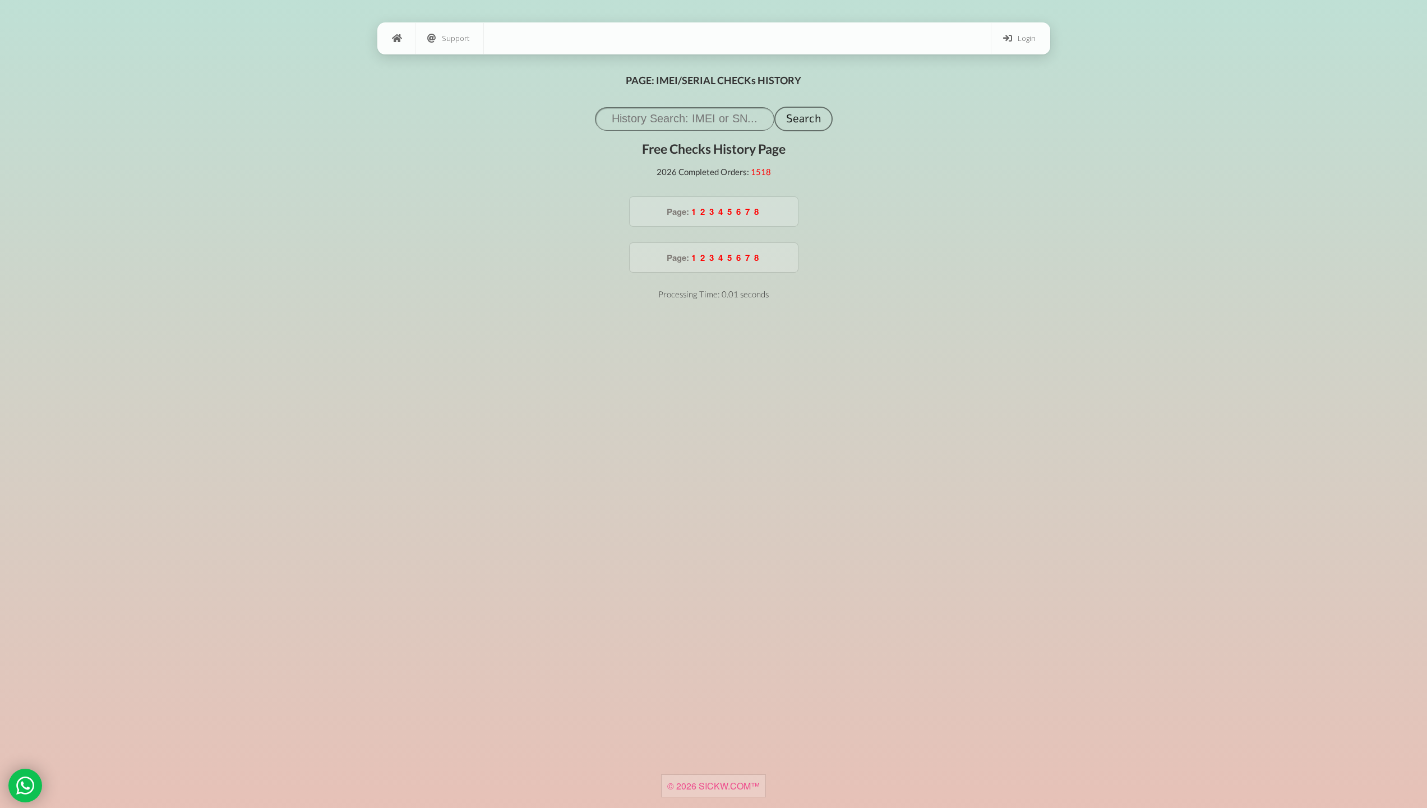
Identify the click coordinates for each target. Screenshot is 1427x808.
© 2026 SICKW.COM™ (713, 785)
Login (1027, 38)
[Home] (396, 38)
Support (455, 38)
